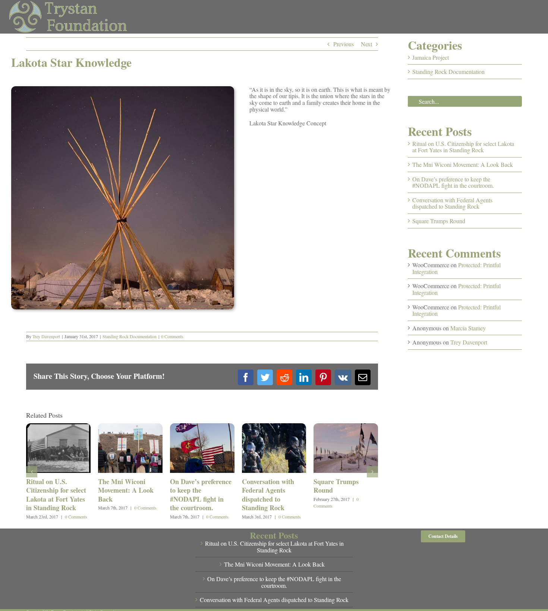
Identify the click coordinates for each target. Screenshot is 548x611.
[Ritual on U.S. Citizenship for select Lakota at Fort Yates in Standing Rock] (58, 427)
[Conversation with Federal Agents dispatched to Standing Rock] (274, 427)
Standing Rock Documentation (130, 336)
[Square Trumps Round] (346, 427)
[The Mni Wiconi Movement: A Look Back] (130, 427)
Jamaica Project (430, 57)
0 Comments (172, 336)
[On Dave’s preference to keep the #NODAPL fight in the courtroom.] (202, 427)
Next (366, 44)
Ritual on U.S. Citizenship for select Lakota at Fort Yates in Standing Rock (56, 494)
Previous (343, 44)
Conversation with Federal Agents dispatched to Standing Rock (268, 494)
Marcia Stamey (468, 328)
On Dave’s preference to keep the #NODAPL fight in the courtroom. (201, 494)
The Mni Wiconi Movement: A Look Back (126, 490)
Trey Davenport (46, 336)
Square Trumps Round (336, 486)
